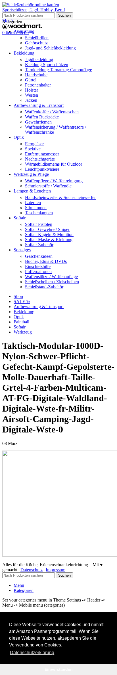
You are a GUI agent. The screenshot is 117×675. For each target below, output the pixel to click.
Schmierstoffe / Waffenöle (48, 185)
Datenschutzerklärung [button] (32, 652)
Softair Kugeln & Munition (49, 234)
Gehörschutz (36, 42)
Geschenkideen (39, 256)
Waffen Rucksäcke (42, 116)
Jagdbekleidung (39, 59)
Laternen (33, 202)
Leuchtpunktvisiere (42, 169)
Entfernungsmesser (42, 154)
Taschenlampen (39, 212)
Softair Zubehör (39, 244)
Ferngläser (34, 143)
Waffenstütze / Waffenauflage (51, 276)
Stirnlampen (36, 207)
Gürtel (30, 79)
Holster (31, 90)
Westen (31, 95)
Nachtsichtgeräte (40, 159)
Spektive (33, 148)
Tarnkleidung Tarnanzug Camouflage (58, 69)
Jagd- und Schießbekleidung (50, 48)
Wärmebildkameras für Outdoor (53, 164)
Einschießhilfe (38, 266)
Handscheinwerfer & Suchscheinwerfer (60, 197)
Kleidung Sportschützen (46, 64)
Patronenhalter (38, 85)
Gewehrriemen (38, 122)
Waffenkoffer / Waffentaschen (52, 111)
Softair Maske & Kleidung (48, 239)
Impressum (55, 569)
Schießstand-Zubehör (44, 286)
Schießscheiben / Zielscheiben (52, 281)
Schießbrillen (37, 37)
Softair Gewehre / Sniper (47, 229)
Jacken (31, 100)
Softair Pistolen (38, 224)
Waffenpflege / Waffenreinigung (54, 180)
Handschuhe (36, 74)
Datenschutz (31, 569)
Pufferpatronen (38, 271)
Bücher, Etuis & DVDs (46, 261)
